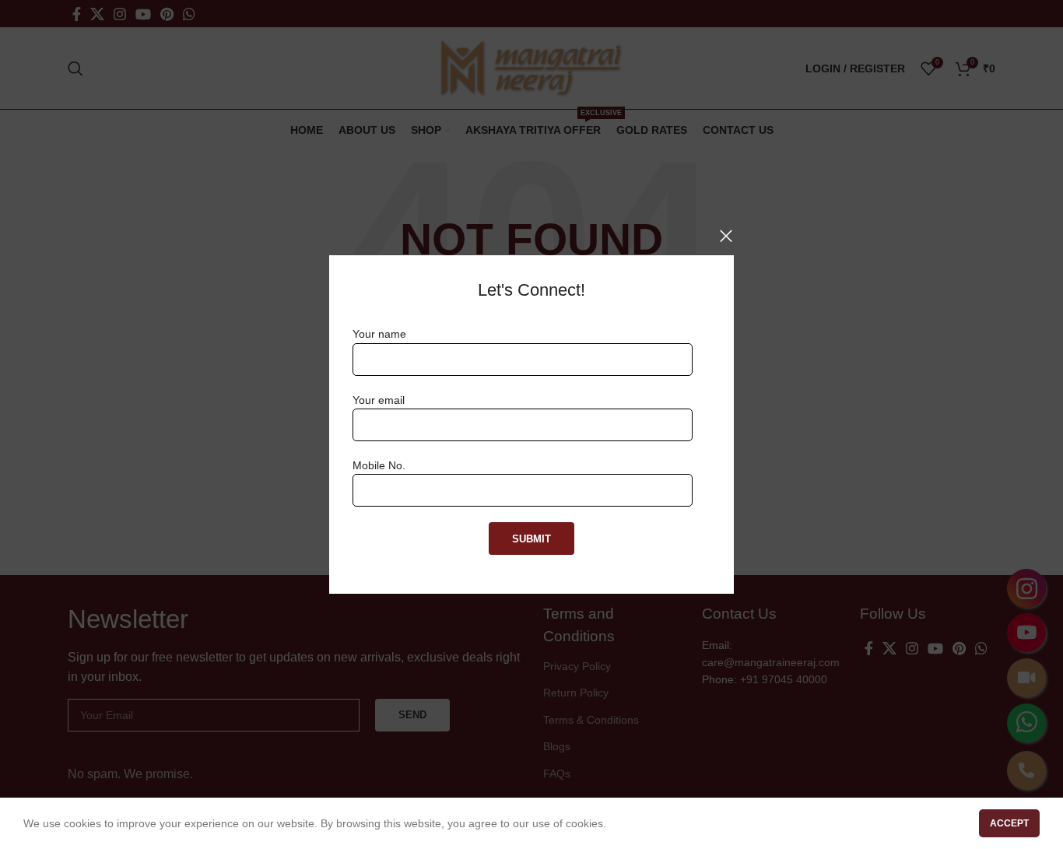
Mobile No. (379, 465)
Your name (379, 334)
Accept (1009, 823)
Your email (379, 400)
